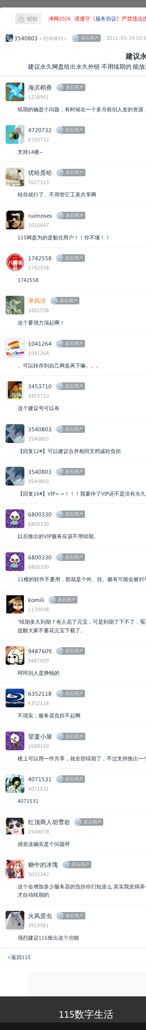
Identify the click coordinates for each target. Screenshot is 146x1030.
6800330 (40, 514)
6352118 (40, 693)
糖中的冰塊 (43, 864)
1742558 (40, 258)
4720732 (40, 130)
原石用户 (90, 38)
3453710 (40, 386)
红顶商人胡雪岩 (49, 822)
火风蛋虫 (40, 915)
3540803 (40, 429)
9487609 (40, 651)
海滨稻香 (40, 87)
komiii (36, 600)
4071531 (40, 779)
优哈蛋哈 (40, 172)
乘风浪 (37, 300)
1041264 (40, 343)
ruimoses (40, 215)
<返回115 (19, 957)
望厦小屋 (40, 736)
